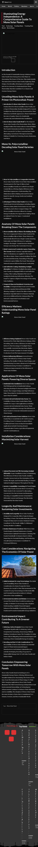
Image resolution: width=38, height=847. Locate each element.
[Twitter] (9, 60)
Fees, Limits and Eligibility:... (22, 814)
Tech (3, 26)
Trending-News (18, 26)
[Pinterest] (13, 711)
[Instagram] (13, 732)
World (4, 28)
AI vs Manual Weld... (22, 744)
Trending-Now (28, 26)
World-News (10, 28)
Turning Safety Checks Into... (29, 811)
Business (24, 760)
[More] (13, 60)
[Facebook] (5, 60)
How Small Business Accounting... (29, 754)
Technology (9, 26)
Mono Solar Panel (12, 706)
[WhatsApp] (17, 711)
